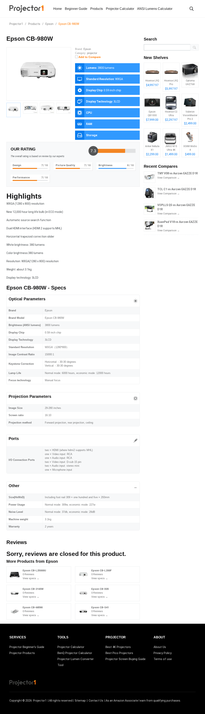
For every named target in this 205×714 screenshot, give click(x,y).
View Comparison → (168, 177)
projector (92, 53)
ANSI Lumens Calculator (154, 8)
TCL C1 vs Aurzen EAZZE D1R (176, 189)
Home (57, 8)
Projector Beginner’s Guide (26, 647)
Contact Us (96, 700)
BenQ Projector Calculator (74, 653)
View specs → (31, 578)
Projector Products (22, 653)
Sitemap (80, 700)
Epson (52, 561)
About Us (160, 647)
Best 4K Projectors (118, 647)
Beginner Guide (76, 8)
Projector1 (40, 700)
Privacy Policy (163, 653)
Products (96, 8)
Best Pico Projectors (119, 653)
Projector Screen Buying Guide (126, 659)
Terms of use (163, 659)
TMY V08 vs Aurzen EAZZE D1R (177, 173)
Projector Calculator (120, 8)
